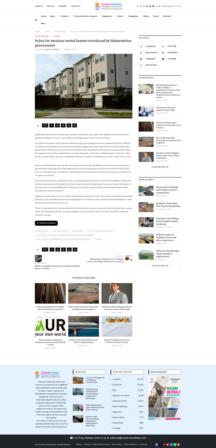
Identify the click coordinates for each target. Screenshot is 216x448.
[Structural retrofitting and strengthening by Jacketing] (146, 222)
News (52, 16)
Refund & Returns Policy (101, 444)
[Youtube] (153, 6)
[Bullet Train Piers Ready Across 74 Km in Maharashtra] (83, 326)
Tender (156, 16)
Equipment (107, 16)
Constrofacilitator (60, 231)
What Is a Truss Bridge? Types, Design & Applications (168, 254)
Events (120, 16)
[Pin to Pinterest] (63, 125)
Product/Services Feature (85, 16)
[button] (151, 398)
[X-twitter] (160, 444)
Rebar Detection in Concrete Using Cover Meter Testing (95, 407)
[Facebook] (138, 6)
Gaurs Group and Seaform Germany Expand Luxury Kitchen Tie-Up (50, 342)
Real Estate (127, 385)
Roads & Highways (127, 406)
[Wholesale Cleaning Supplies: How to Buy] (146, 111)
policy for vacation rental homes (100, 231)
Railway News (127, 423)
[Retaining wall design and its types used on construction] (146, 191)
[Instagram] (144, 6)
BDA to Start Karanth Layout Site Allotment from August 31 (168, 140)
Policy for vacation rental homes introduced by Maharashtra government (65, 235)
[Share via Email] (74, 125)
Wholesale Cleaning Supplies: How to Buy (165, 109)
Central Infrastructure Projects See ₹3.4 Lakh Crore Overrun (168, 125)
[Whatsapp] (156, 6)
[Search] (180, 6)
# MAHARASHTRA (42, 231)
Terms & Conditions (130, 444)
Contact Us (75, 6)
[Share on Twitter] (57, 125)
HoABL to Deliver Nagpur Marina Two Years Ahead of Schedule (167, 155)
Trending (62, 6)
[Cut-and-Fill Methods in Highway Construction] (78, 380)
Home (43, 16)
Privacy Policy (116, 444)
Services (50, 6)
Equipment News (127, 401)
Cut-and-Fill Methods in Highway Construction (95, 380)
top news (98, 239)
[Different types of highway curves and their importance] (146, 238)
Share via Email (47, 223)
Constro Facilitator (52, 49)
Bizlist (146, 16)
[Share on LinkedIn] (68, 125)
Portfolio (167, 16)
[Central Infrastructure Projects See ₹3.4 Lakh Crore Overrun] (50, 293)
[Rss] (159, 6)
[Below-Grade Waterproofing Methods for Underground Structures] (78, 419)
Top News (127, 379)
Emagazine (133, 16)
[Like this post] (46, 125)
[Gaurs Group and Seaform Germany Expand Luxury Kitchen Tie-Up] (50, 326)
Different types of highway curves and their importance (166, 238)
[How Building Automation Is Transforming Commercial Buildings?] (78, 391)
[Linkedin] (150, 6)
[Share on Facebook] (51, 125)
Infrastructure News (127, 396)
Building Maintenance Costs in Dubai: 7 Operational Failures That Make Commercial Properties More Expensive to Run (168, 91)
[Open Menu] (36, 20)
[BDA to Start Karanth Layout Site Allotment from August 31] (83, 293)
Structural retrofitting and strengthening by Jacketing (167, 221)
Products (64, 16)
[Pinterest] (147, 6)
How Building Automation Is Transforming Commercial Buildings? (92, 393)
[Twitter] (141, 6)
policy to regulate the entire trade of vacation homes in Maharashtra (63, 239)
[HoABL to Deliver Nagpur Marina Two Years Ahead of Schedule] (117, 293)
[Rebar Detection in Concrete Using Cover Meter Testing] (78, 407)
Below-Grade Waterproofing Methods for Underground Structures (92, 421)
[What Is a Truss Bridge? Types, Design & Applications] (146, 255)
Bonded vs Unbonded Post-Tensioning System (168, 204)
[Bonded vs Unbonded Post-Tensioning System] (146, 207)
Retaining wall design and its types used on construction (167, 190)
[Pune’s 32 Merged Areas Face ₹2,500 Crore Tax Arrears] (117, 326)
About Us (39, 6)
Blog (43, 23)
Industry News (60, 31)
